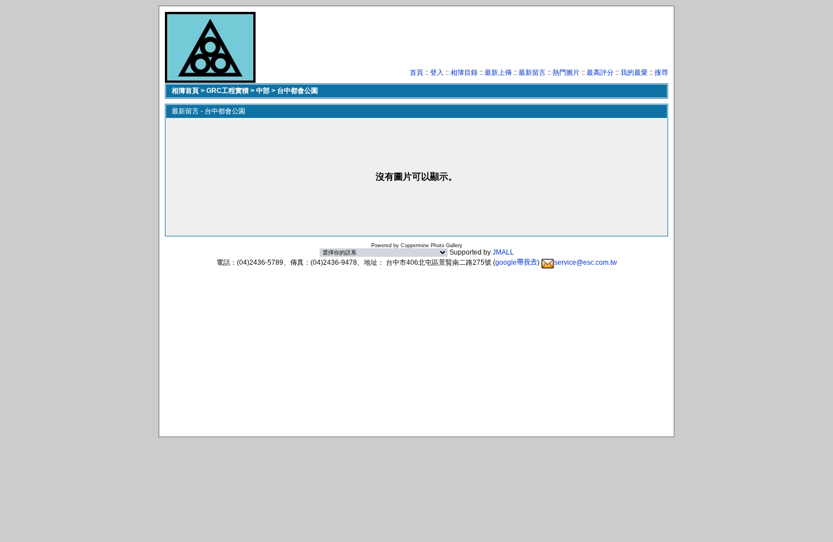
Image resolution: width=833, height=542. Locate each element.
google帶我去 (516, 262)
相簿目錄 (464, 73)
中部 (263, 91)
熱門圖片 (566, 73)
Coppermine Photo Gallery (431, 245)
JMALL (503, 252)
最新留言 (532, 73)
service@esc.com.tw (585, 262)
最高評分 (600, 73)
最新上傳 (498, 73)
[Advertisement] (462, 42)
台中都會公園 (297, 91)
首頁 (416, 73)
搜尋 (661, 73)
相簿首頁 (185, 91)
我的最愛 (634, 73)
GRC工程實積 (227, 91)
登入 (437, 73)
